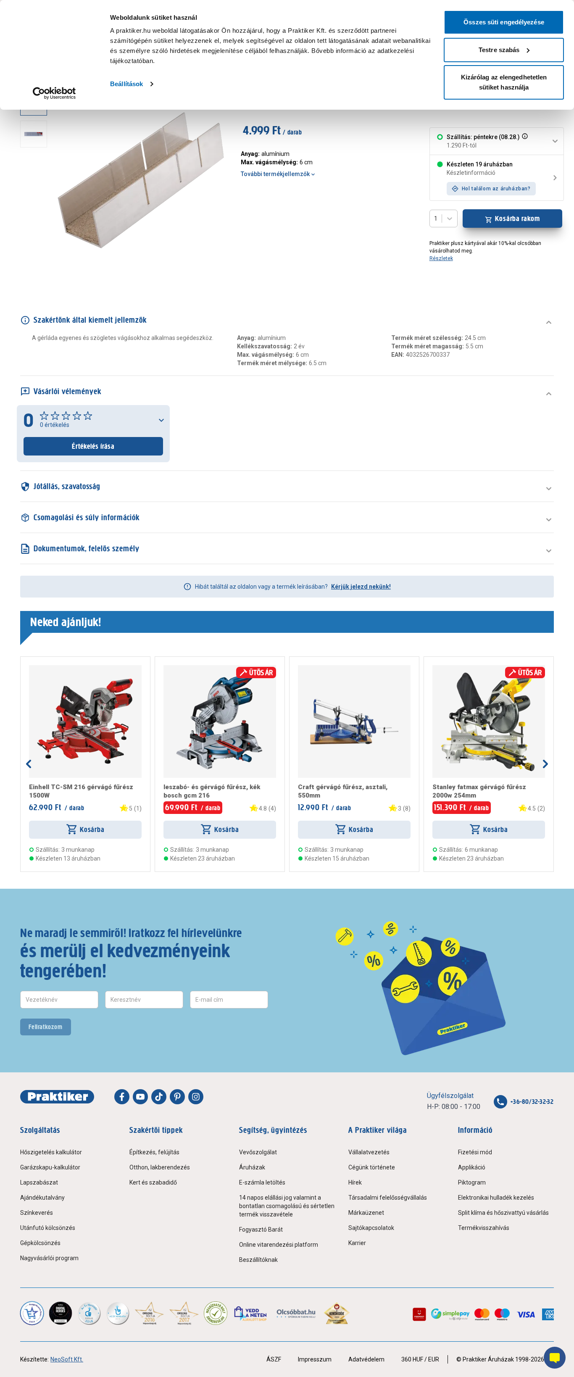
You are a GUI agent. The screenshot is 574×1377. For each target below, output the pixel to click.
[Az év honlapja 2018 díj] (89, 1313)
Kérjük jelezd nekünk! (361, 586)
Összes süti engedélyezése (503, 22)
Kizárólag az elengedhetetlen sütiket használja (504, 82)
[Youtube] (140, 1096)
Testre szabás (499, 49)
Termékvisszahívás (483, 1227)
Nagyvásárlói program (49, 1258)
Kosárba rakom (517, 218)
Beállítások (126, 83)
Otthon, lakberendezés (159, 1167)
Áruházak (252, 1167)
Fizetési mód (475, 1152)
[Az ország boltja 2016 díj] (149, 1313)
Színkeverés (36, 1212)
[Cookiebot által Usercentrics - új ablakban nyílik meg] (54, 93)
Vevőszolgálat (258, 1152)
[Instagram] (195, 1096)
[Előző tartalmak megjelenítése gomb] (28, 764)
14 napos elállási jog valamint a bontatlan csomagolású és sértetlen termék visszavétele (286, 1206)
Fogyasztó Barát (261, 1229)
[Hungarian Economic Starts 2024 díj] (32, 1313)
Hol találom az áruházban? (496, 189)
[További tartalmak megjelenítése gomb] (36, 271)
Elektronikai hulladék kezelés (496, 1197)
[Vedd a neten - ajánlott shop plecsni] (251, 1313)
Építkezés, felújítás (154, 1152)
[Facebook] (121, 1096)
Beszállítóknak (258, 1259)
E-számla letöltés (262, 1182)
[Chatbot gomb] (555, 1358)
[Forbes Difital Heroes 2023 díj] (60, 1313)
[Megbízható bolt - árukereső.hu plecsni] (215, 1313)
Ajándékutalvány (42, 1197)
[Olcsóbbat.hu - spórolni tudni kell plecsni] (296, 1313)
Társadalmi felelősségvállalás (387, 1197)
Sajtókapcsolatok (371, 1227)
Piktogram (472, 1182)
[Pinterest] (177, 1096)
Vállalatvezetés (369, 1152)
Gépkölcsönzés (40, 1243)
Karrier (357, 1243)
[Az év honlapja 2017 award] (184, 1313)
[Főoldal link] (57, 1096)
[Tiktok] (158, 1096)
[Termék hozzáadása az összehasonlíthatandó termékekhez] (44, 668)
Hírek (355, 1182)
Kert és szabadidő (153, 1182)
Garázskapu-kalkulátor (50, 1167)
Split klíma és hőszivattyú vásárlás (503, 1212)
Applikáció (471, 1167)
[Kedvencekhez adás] (32, 668)
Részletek (441, 258)
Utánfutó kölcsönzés (47, 1227)
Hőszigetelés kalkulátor (51, 1152)
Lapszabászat (39, 1182)
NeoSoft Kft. (66, 1359)
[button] (524, 141)
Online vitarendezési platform (278, 1244)
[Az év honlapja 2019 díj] (117, 1313)
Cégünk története (371, 1167)
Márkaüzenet (366, 1212)
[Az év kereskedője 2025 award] (336, 1313)
